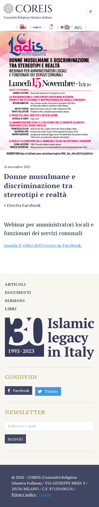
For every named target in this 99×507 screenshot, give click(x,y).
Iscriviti (15, 439)
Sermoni (15, 300)
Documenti (18, 292)
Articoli (15, 284)
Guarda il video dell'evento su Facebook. (43, 245)
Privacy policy (24, 494)
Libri (11, 308)
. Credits (44, 494)
